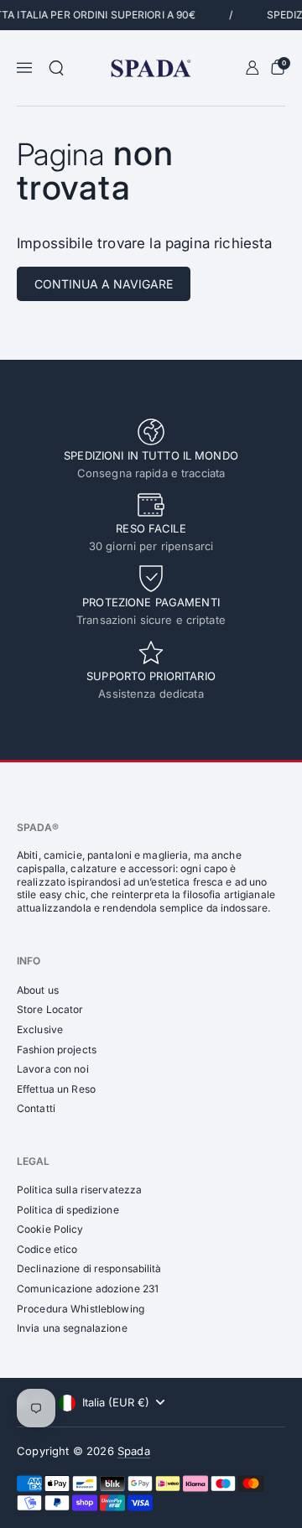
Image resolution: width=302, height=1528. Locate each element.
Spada (133, 1451)
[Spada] (151, 68)
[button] (56, 67)
